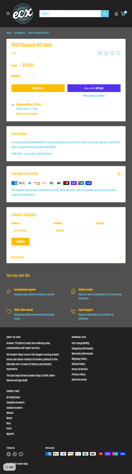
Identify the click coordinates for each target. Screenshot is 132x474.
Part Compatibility (81, 343)
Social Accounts (79, 379)
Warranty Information (82, 353)
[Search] (105, 13)
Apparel (10, 433)
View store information (27, 113)
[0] (123, 14)
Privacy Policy (78, 374)
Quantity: (15, 76)
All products (19, 33)
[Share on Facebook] (100, 53)
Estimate (20, 241)
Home (8, 33)
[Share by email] (118, 53)
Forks (9, 428)
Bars (8, 423)
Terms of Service (80, 369)
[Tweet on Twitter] (112, 53)
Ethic (13, 53)
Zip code (100, 223)
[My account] (116, 13)
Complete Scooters (15, 402)
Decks (9, 418)
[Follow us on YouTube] (21, 454)
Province (58, 223)
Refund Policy (17, 257)
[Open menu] (8, 13)
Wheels (9, 413)
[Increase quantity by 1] (43, 76)
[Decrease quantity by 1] (26, 76)
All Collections (13, 397)
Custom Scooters (14, 407)
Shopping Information (82, 348)
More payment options (94, 95)
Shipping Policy (79, 359)
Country (15, 223)
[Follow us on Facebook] (8, 454)
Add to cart (38, 88)
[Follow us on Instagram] (15, 454)
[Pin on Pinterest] (106, 53)
